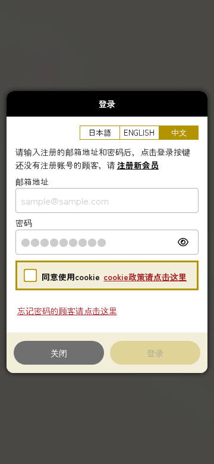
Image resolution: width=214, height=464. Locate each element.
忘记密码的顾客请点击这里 (67, 310)
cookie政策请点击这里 (145, 277)
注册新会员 (138, 165)
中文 (179, 132)
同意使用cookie (71, 277)
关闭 (59, 352)
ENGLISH (139, 132)
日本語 (99, 132)
